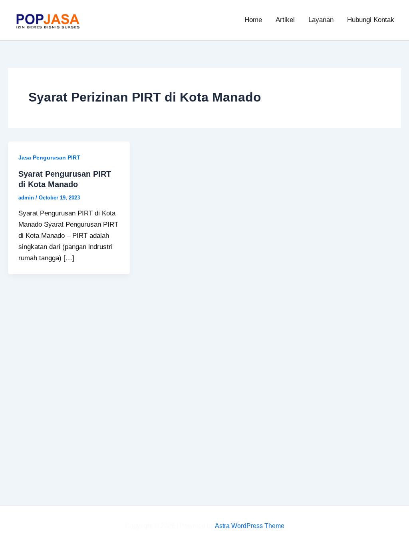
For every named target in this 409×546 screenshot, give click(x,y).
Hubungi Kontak (370, 20)
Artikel (285, 20)
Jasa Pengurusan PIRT (49, 157)
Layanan (321, 20)
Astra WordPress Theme (249, 525)
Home (253, 20)
